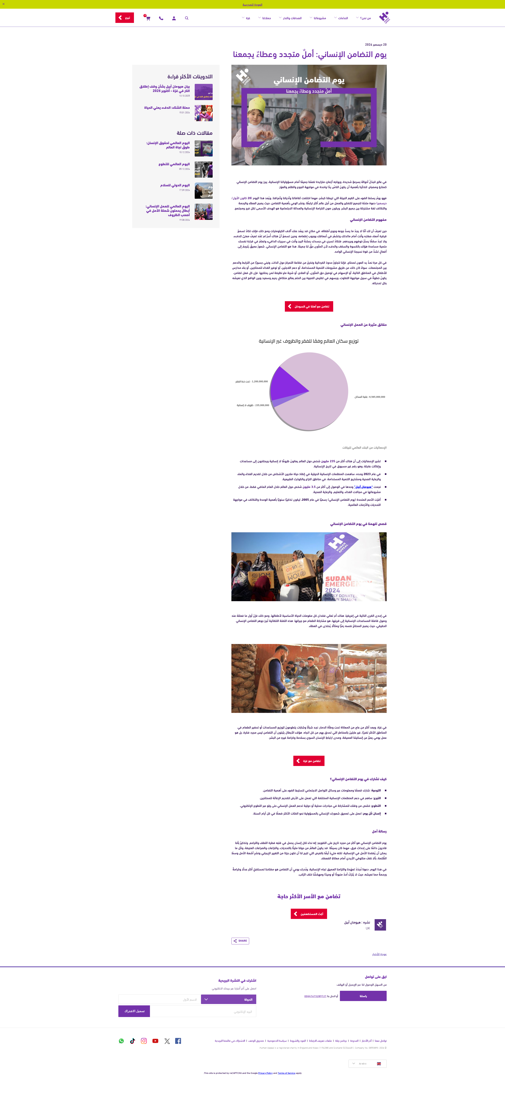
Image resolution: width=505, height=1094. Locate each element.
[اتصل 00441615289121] (161, 19)
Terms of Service (286, 1073)
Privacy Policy (265, 1073)
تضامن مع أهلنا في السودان (312, 306)
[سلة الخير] (148, 19)
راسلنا (363, 995)
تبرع (127, 17)
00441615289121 (315, 995)
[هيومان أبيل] (385, 17)
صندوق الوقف (256, 1040)
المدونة (354, 1040)
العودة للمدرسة (252, 4)
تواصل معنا (381, 1040)
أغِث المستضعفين (312, 913)
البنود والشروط (298, 1040)
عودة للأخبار (379, 954)
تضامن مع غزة (312, 760)
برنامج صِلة (341, 1040)
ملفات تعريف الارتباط (320, 1040)
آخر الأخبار (366, 1040)
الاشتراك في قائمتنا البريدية (230, 1040)
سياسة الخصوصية (277, 1040)
